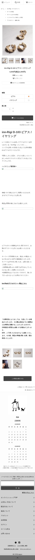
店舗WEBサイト (12, 545)
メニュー (7, 2)
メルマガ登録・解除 (22, 545)
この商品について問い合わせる (25, 387)
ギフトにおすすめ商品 (12, 14)
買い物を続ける (29, 390)
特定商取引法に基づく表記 (26, 125)
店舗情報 (18, 420)
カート (30, 2)
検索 (18, 2)
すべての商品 (10, 11)
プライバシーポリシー (25, 549)
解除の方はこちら (28, 492)
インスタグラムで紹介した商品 (15, 17)
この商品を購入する (17, 378)
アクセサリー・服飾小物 (13, 20)
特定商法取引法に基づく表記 (11, 549)
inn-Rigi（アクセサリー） (13, 8)
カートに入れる (18, 118)
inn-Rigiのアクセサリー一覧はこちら (14, 283)
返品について (29, 122)
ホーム (2, 8)
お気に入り (18, 78)
